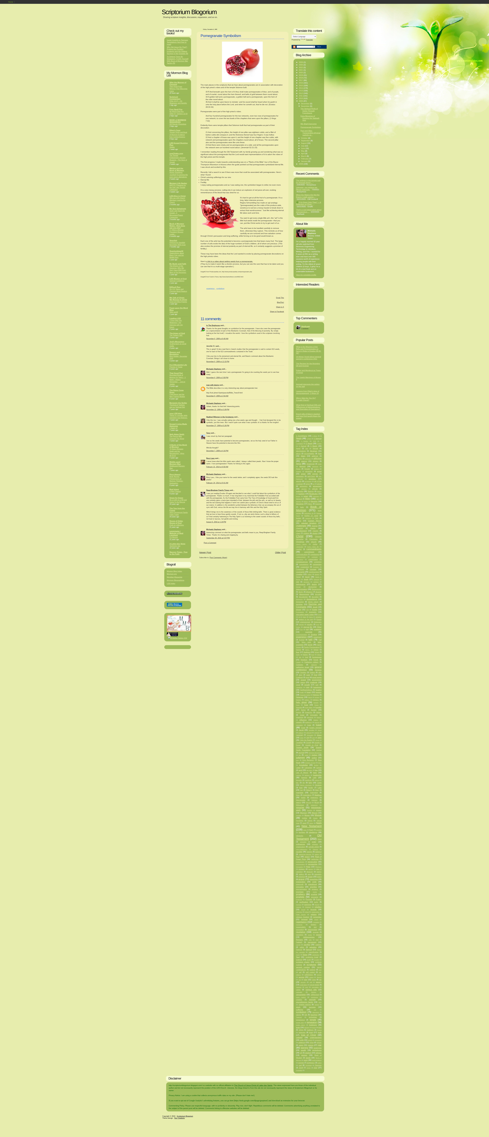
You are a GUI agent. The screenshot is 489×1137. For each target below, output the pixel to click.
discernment (304, 594)
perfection (315, 859)
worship (301, 1063)
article (319, 484)
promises (299, 892)
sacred (298, 944)
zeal (300, 1065)
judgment (300, 757)
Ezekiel (301, 640)
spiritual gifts (311, 990)
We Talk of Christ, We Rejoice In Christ (178, 299)
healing (319, 690)
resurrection (312, 930)
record (303, 909)
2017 (301, 80)
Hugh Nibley (309, 707)
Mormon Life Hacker (178, 183)
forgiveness (317, 657)
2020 (301, 73)
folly (300, 657)
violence (301, 1042)
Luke (320, 788)
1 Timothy (304, 441)
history (298, 700)
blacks (306, 501)
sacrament (312, 942)
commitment (309, 552)
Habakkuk (299, 687)
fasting (298, 650)
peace (307, 857)
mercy (298, 802)
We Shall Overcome (309, 124)
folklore (319, 654)
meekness (314, 798)
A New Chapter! (175, 491)
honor (298, 705)
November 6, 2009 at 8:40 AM (217, 339)
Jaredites (311, 730)
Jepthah (316, 732)
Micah (316, 802)
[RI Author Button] (177, 638)
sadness (318, 945)
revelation (300, 932)
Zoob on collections (176, 525)
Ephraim (301, 624)
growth (307, 685)
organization (300, 847)
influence (303, 720)
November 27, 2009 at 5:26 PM (217, 426)
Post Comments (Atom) (218, 558)
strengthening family (304, 1002)
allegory (315, 461)
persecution (312, 862)
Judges (314, 755)
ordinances (300, 844)
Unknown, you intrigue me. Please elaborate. (307, 188)
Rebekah (308, 907)
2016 (301, 83)
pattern (317, 854)
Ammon (302, 466)
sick (299, 979)
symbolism (220, 288)
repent (316, 919)
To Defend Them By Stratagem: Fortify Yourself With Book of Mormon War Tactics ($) (177, 60)
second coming (303, 967)
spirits (298, 990)
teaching (314, 1015)
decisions (306, 582)
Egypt (320, 614)
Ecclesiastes (300, 612)
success (312, 1007)
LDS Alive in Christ (177, 196)
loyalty (310, 788)
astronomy (304, 486)
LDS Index (171, 583)
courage (313, 569)
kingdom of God (310, 763)
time (320, 1027)
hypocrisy (308, 712)
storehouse (314, 997)
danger (317, 574)
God (315, 675)
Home (10, 2)
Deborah (316, 579)
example (308, 632)
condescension (300, 557)
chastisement (301, 531)
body (302, 507)
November (305, 106)
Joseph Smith (302, 747)
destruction (312, 587)
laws (315, 773)
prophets (300, 897)
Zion (315, 1068)
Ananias (298, 471)
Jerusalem (310, 735)
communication (301, 554)
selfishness (308, 975)
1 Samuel (318, 438)
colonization (299, 547)
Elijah (304, 617)
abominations (301, 451)
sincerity (303, 982)
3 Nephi (313, 446)
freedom (304, 660)
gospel (303, 680)
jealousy (300, 732)
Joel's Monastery (176, 342)
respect (313, 925)
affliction (318, 458)
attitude (315, 489)
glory (300, 675)
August (304, 143)
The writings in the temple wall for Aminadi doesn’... (308, 181)
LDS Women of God (178, 279)
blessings (300, 504)
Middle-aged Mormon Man (175, 463)
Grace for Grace (176, 498)
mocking (309, 810)
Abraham (313, 451)
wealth (303, 1050)
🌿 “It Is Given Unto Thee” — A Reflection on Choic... (308, 203)
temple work (300, 1022)
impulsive (299, 717)
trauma (319, 1030)
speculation (315, 987)
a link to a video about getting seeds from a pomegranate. (229, 261)
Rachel (317, 904)
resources (299, 924)
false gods (306, 642)
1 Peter (309, 438)
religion (314, 914)
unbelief (299, 1037)
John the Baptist (306, 740)
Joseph (308, 743)
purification (303, 902)
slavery (319, 982)
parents (309, 852)
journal (301, 753)
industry (319, 717)
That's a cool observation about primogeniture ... (308, 211)
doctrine (299, 604)
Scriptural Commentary (174, 98)
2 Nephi (309, 443)
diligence (309, 592)
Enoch (319, 619)
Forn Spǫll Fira (175, 109)
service (301, 977)
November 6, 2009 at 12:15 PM (217, 362)
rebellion (318, 907)
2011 (301, 96)
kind (297, 760)
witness (319, 1053)
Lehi (314, 777)
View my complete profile (306, 275)
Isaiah (319, 725)
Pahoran (315, 849)
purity (316, 902)
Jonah (317, 740)
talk (305, 1015)
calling (298, 521)
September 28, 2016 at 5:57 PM (218, 538)
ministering (314, 805)
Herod (310, 697)
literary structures (306, 785)
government (317, 680)
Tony (208, 433)
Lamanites (308, 768)
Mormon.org (172, 574)
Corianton (316, 567)
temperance (300, 1020)
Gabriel (298, 662)
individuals (310, 717)
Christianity (313, 539)
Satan (305, 955)
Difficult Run (174, 287)
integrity (299, 722)
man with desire (212, 385)
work (306, 1060)
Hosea (316, 705)
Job (307, 738)
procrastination (301, 889)
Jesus (319, 735)
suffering (299, 1010)
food (306, 657)
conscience (299, 559)
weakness (318, 1048)
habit (307, 687)
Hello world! (173, 312)
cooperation (304, 567)
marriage (299, 793)
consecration (313, 559)
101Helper (280, 279)
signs (314, 980)
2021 (301, 70)
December (305, 104)
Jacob (301, 730)
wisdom (308, 1053)
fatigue (316, 650)
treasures (302, 1032)
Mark (317, 790)
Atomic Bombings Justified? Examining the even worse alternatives (178, 175)
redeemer (299, 912)
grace (302, 682)
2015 (301, 85)
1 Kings (314, 436)
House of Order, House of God (176, 522)
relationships (315, 912)
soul (306, 987)
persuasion (299, 867)
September (305, 141)
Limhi (319, 783)
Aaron (298, 448)
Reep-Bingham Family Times (218, 490)
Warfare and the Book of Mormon (176, 169)
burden (298, 518)
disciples (318, 594)
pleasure (310, 872)
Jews (301, 737)
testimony (313, 1025)
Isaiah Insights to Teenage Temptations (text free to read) (177, 42)
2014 (301, 88)
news (305, 830)
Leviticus (308, 780)
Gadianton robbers (311, 662)
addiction (315, 456)
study (298, 1007)
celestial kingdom (308, 523)
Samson (299, 950)
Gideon (312, 672)
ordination (315, 844)
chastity (315, 531)
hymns (298, 712)
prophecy (300, 894)
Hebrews (316, 695)
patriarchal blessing (305, 854)
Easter (314, 610)
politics (301, 874)
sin (320, 980)
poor (309, 874)
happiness (317, 687)
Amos (298, 469)
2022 (301, 67)
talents (298, 1015)
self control (310, 972)
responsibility (301, 927)
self (300, 972)
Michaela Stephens (214, 369)
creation (299, 574)
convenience (303, 564)
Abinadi (315, 448)
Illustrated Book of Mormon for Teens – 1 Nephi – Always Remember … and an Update (177, 379)
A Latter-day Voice (177, 544)
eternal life (307, 627)
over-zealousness (301, 849)
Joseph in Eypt (311, 745)
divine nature (313, 602)
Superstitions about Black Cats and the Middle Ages (176, 255)
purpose (298, 904)
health (302, 692)
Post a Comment (210, 543)
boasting (318, 504)
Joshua (319, 750)
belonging (316, 496)
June (303, 148)
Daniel (298, 577)
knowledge (303, 765)
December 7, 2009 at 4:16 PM (217, 451)
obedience (313, 832)
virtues (319, 1042)
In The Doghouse (213, 325)
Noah (311, 830)
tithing (301, 1030)
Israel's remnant (315, 728)
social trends (314, 985)
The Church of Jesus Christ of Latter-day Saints (253, 1085)
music (315, 818)
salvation (313, 947)
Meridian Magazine (174, 577)
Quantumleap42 (176, 251)
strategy (299, 1000)
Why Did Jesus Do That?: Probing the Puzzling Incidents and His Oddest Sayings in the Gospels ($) (177, 50)
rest (315, 927)
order (314, 842)
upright (310, 1040)
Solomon (298, 987)
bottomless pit (308, 513)
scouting (316, 960)
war (320, 1045)
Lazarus (298, 775)
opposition (303, 842)
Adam (303, 456)
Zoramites (299, 1070)
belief (306, 496)
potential (301, 877)
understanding (316, 1037)
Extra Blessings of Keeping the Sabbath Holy (310, 118)
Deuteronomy (317, 589)
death (306, 579)
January (304, 161)
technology (313, 1017)
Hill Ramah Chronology (177, 124)
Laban (298, 768)
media (303, 798)
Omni (320, 839)
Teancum (299, 1017)
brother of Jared (311, 516)
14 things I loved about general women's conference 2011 (308, 358)
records (313, 909)
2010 (301, 98)
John (320, 738)
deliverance (300, 584)
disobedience (312, 599)
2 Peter (319, 443)
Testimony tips (174, 546)
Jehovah (309, 732)
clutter (315, 544)
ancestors (309, 471)
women (304, 1055)
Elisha (311, 617)
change (315, 526)
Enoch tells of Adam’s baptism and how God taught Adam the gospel (308, 416)
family (310, 645)
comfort (299, 549)
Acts (320, 454)
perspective (312, 864)
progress (315, 889)
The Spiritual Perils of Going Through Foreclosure (309, 111)
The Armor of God (177, 333)
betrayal (299, 499)
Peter (308, 867)
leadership (317, 775)
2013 (301, 91)
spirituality (299, 992)
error (317, 624)
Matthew (318, 795)
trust (311, 1032)
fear (297, 652)
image (302, 715)
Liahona (317, 780)
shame (311, 977)
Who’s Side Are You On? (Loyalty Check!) (306, 399)
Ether (319, 627)
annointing (300, 476)
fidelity (298, 654)
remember (317, 917)
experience (210, 288)
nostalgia (319, 830)
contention (318, 562)
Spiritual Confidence (176, 281)
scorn (309, 960)
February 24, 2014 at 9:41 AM (217, 483)
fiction (317, 652)
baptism (301, 494)
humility (318, 707)
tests (298, 1027)
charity (313, 528)
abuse (298, 454)
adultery (299, 459)
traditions (310, 1030)
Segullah (173, 240)
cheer (298, 533)
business (308, 518)
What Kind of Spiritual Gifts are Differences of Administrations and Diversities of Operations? (308, 407)
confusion (315, 557)
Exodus (314, 634)
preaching (314, 879)
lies (297, 783)
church (313, 542)
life (304, 783)
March (304, 156)
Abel (306, 448)
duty (307, 609)
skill (311, 982)
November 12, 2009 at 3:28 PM (217, 410)
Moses (307, 815)
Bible (307, 499)
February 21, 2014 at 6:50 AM (217, 467)
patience (318, 852)
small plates (303, 985)
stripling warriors (305, 1005)
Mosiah (318, 815)
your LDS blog (175, 413)
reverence (299, 935)
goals (308, 675)
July (303, 146)
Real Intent (174, 489)
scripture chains (302, 962)
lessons (299, 780)
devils (301, 592)
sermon (319, 975)
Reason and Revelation (174, 353)
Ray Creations (179, 1118)
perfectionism (300, 862)
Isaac (309, 725)
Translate (309, 40)
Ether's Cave (174, 130)
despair (298, 587)
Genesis (318, 670)
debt (297, 582)
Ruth (317, 940)
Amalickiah (311, 464)
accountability (309, 454)
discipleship (303, 597)
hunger (314, 710)
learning (304, 778)
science (299, 960)
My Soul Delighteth (177, 209)
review (310, 935)
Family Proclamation (311, 647)
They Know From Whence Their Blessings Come (178, 89)
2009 (301, 101)
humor (303, 710)
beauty (298, 496)
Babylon (311, 491)
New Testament (312, 826)
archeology (308, 481)
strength (312, 1000)
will (301, 1053)
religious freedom (302, 917)
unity (302, 1040)
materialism (307, 795)
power (310, 877)
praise (319, 877)
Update (172, 147)
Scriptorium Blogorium (189, 12)
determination (301, 589)
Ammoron (315, 466)
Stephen (313, 992)
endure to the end (306, 619)
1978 (314, 441)
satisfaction (315, 955)
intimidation (299, 725)
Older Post (280, 552)
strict (320, 1002)
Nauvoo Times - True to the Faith (178, 553)
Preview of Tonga (175, 367)
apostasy (312, 479)
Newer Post (205, 552)
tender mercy (300, 1025)
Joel (313, 737)
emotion (319, 617)
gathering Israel (302, 667)
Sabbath (299, 942)
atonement (317, 486)
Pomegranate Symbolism (221, 36)
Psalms (319, 899)
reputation (316, 922)
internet (317, 722)
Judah (306, 755)
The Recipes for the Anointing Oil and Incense (308, 365)
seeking (312, 970)
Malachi (309, 790)
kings (320, 763)
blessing (314, 501)
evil (307, 629)
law (316, 770)
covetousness (314, 572)
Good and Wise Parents (178, 302)
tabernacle (315, 1012)
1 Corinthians (301, 436)
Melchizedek (300, 800)
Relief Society (301, 914)
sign (305, 980)
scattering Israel (312, 957)
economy (312, 612)
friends (315, 660)
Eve (301, 629)
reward (319, 935)
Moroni (314, 813)
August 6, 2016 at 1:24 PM (216, 522)
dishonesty (299, 599)
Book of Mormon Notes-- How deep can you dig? (177, 226)
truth (320, 1032)
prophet (314, 894)
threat (314, 1027)
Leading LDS (175, 318)
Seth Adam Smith (176, 434)
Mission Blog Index (174, 571)
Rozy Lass (210, 458)
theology (307, 1027)
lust (301, 790)
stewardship (301, 995)
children (306, 533)
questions (307, 905)
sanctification (313, 952)
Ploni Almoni (174, 475)
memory (314, 800)
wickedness (317, 1050)
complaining (314, 554)
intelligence (308, 722)
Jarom (320, 730)
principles (300, 887)
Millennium (300, 805)
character (299, 528)
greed (298, 685)
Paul (298, 857)
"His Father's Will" (176, 335)
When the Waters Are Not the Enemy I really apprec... (308, 196)
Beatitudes (313, 494)
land (300, 770)
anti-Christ (311, 476)
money (319, 810)
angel (319, 471)
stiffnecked (315, 995)
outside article (313, 847)
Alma (298, 464)
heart (309, 692)
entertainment (305, 622)
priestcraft (299, 884)
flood (312, 654)
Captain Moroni (315, 521)
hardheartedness (306, 690)
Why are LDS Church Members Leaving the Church (177, 200)
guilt (316, 685)
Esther (298, 627)
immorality (314, 715)
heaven (319, 692)
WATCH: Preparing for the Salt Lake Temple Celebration (177, 187)
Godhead (299, 677)
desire (314, 584)
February (305, 159)
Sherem (319, 977)
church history (301, 544)
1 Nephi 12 (173, 428)
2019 (301, 75)
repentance (301, 922)
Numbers (302, 832)
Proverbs (309, 899)
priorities (313, 887)
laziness (307, 775)
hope (306, 705)
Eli (299, 617)
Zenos (309, 1068)
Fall (320, 640)
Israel (303, 728)
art (314, 484)
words (308, 1058)
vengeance (318, 1040)
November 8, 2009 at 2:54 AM (217, 396)
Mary (298, 795)
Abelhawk (305, 326)
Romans (299, 940)
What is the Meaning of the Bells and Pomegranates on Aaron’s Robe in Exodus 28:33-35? (308, 350)
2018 (301, 78)
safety (302, 947)
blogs (310, 504)
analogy (316, 469)
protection (299, 899)
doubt (315, 607)
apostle (298, 481)
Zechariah (308, 1065)
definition (316, 582)
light (310, 783)
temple (313, 1020)
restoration (300, 930)
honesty (316, 702)
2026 (301, 62)
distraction (300, 602)
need (304, 823)
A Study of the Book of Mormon (178, 446)
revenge (316, 932)
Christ (299, 536)
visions (310, 1045)
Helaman (299, 697)
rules (310, 940)
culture (309, 574)
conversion (317, 564)
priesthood (312, 884)
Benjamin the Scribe (178, 403)
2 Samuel (302, 446)
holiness (316, 700)
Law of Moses (302, 773)
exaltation (318, 629)
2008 (301, 164)
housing (299, 707)
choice (315, 533)
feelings (307, 652)
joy (300, 755)
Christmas (300, 542)
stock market (301, 997)
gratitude (313, 682)
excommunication (301, 634)
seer (320, 970)
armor (308, 484)
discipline (315, 597)
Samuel (309, 950)
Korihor (316, 765)
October (304, 138)
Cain (316, 518)
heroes (317, 697)
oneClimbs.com (176, 153)
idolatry (319, 712)
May (303, 151)
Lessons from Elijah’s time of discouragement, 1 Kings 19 (307, 392)
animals (315, 474)
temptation (312, 1022)
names (310, 821)
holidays (307, 700)
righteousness (309, 937)
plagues (310, 869)
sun (315, 1010)
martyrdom (314, 793)
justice (314, 758)
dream (298, 610)
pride (314, 882)
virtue (311, 1042)
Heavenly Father (305, 695)
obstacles (299, 836)
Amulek (307, 469)
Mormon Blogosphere (175, 580)
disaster (319, 592)
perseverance (300, 864)
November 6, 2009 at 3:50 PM (217, 378)
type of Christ (308, 1035)
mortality (298, 815)
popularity (318, 874)
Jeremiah (299, 735)
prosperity (314, 897)
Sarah (298, 955)
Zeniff (301, 1068)
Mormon (303, 813)
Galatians (299, 665)
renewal (304, 919)
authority (299, 491)
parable (299, 852)
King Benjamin (308, 760)
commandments (314, 549)
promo (315, 892)
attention (304, 489)
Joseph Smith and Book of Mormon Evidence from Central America (178, 134)
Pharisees (318, 867)
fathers (307, 650)
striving (317, 1004)
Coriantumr (300, 569)
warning (304, 1048)
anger (303, 474)
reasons (298, 907)
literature (318, 785)
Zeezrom (318, 1065)
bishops (298, 501)
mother (304, 818)
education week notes (305, 614)
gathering (314, 665)
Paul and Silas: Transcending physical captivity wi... (310, 133)
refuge (307, 912)
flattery (305, 655)
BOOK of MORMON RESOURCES (177, 121)
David (307, 577)
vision (301, 1045)
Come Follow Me (313, 547)
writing (320, 1063)
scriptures (311, 964)
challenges (301, 526)
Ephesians (318, 622)
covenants (300, 572)
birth (318, 499)
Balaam (319, 491)
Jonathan (299, 743)
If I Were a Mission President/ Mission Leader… (176, 232)
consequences (302, 562)
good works (317, 677)
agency (304, 461)
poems (319, 872)
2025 (301, 65)
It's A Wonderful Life (178, 365)
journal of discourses (315, 752)
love (301, 788)
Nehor (311, 823)
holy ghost (301, 702)
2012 (301, 93)
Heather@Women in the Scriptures (220, 417)
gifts (320, 672)
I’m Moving (173, 537)
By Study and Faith (177, 264)
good (307, 677)
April (303, 153)
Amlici (320, 464)
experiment (317, 637)
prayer (301, 879)
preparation (300, 882)
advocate (308, 459)
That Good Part (176, 373)
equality (310, 624)
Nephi (319, 823)
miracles (300, 807)
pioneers (301, 869)
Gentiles (303, 672)
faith (310, 639)
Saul (298, 957)
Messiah (308, 802)
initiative (315, 720)
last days (309, 770)
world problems (317, 1060)
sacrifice (307, 945)
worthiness (311, 1063)
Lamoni (319, 768)
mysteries (299, 821)
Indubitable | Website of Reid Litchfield (176, 533)
